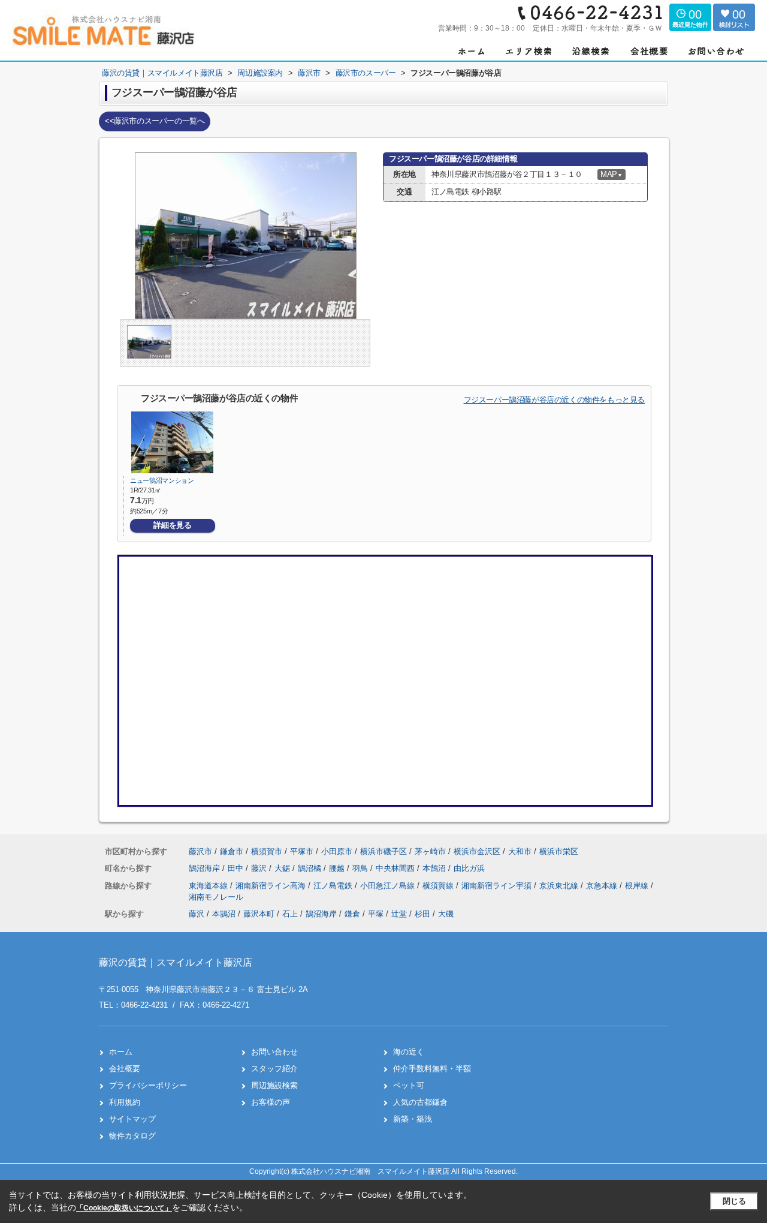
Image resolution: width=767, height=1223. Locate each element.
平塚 (376, 913)
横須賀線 (439, 885)
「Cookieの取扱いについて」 (124, 1208)
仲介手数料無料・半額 (432, 1068)
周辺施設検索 (274, 1085)
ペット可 (408, 1085)
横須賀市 (266, 851)
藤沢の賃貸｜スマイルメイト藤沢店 (175, 962)
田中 (237, 868)
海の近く (408, 1051)
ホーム (120, 1051)
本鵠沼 (435, 868)
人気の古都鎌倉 (420, 1102)
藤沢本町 (258, 913)
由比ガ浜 (469, 868)
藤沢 (260, 868)
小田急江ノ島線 (388, 885)
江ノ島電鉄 (334, 885)
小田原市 (336, 851)
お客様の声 (270, 1102)
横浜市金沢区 (477, 851)
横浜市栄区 (558, 851)
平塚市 (301, 851)
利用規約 (124, 1102)
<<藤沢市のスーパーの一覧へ (154, 120)
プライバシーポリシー (148, 1085)
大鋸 (283, 868)
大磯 (446, 913)
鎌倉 (352, 913)
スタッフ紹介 (274, 1068)
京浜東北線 (560, 885)
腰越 (338, 868)
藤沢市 (200, 851)
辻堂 (399, 913)
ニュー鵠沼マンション (162, 480)
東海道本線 (209, 885)
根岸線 (638, 885)
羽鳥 (361, 868)
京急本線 (603, 885)
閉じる (734, 1201)
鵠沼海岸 (205, 868)
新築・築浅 (412, 1118)
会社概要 (124, 1068)
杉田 (422, 913)
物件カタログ (132, 1135)
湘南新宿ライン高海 (271, 885)
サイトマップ (132, 1118)
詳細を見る (172, 525)
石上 (290, 913)
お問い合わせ (274, 1051)
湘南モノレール (216, 897)
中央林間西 (396, 868)
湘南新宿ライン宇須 (497, 885)
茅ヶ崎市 (430, 851)
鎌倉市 (231, 851)
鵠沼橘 (311, 868)
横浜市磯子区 (383, 851)
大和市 (520, 851)
